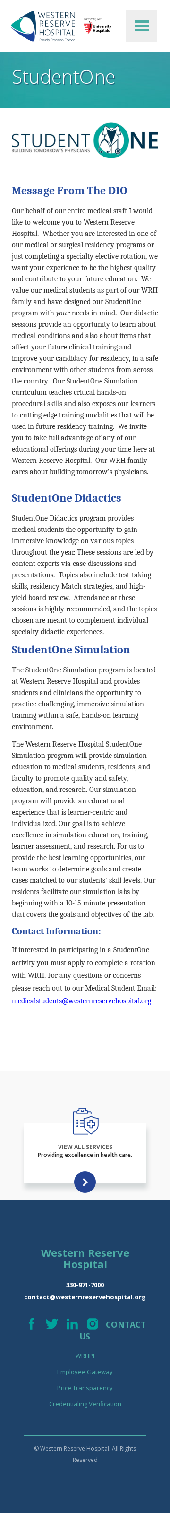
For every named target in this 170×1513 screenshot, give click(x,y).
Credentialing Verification (85, 1404)
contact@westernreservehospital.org (85, 1297)
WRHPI (85, 1355)
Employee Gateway (85, 1371)
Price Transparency (85, 1387)
